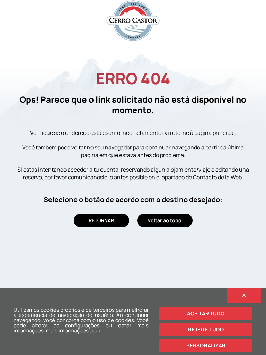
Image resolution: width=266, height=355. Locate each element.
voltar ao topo (164, 220)
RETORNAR (101, 220)
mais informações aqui (73, 330)
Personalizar (205, 345)
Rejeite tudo (206, 329)
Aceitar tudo (205, 313)
